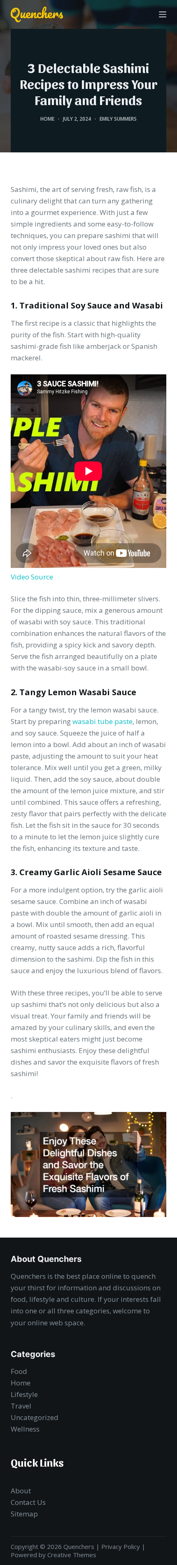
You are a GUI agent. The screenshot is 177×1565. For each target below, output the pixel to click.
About (21, 1490)
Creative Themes (71, 1555)
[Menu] (162, 14)
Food (19, 1371)
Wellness (25, 1429)
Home (47, 118)
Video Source (32, 577)
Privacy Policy (120, 1546)
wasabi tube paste (102, 721)
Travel (21, 1406)
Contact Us (28, 1502)
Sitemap (24, 1513)
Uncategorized (34, 1417)
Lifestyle (24, 1394)
